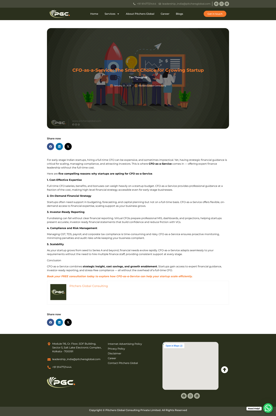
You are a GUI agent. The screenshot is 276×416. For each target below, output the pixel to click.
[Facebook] (216, 4)
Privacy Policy (116, 348)
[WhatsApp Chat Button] (268, 408)
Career (165, 13)
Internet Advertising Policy (125, 343)
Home (94, 13)
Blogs (179, 13)
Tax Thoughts (138, 77)
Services (110, 13)
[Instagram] (221, 4)
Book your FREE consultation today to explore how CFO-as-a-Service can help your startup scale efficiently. (119, 276)
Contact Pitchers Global (123, 363)
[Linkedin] (227, 4)
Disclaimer (114, 353)
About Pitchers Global (140, 13)
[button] (50, 146)
